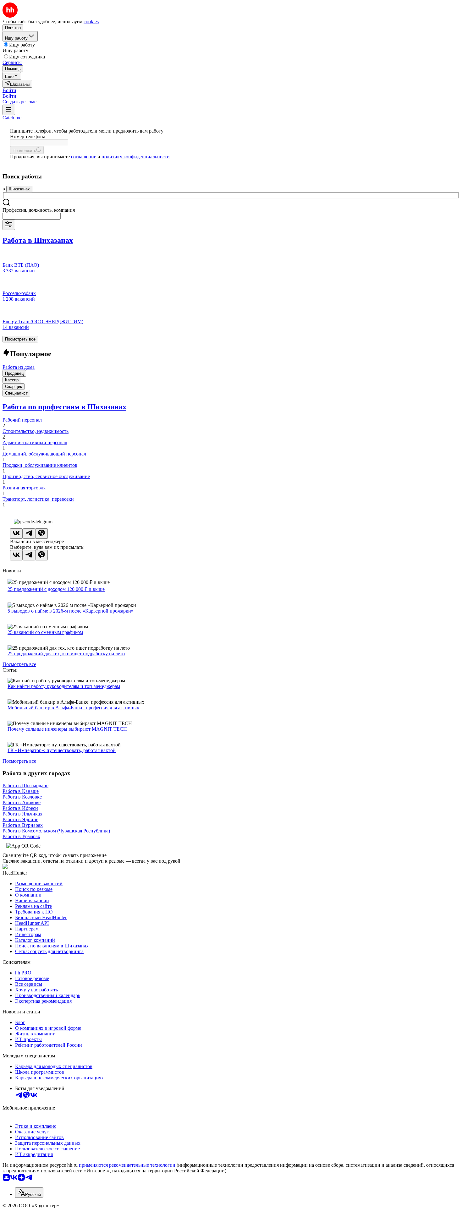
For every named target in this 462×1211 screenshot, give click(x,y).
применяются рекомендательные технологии (127, 1165)
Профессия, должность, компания (39, 210)
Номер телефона (27, 136)
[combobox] (32, 216)
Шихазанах (19, 189)
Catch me (12, 117)
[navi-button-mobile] (9, 110)
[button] (9, 90)
